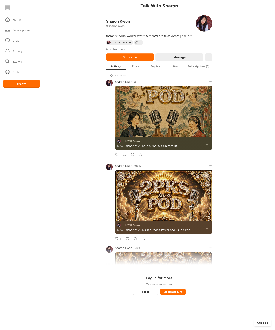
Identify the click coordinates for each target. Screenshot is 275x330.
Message (179, 57)
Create (21, 84)
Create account (173, 291)
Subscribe (130, 57)
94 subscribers (115, 49)
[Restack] (132, 154)
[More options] (210, 82)
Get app (262, 322)
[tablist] (159, 66)
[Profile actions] (208, 57)
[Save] (207, 143)
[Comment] (124, 154)
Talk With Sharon (132, 141)
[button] (21, 19)
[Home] (7, 7)
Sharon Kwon (123, 81)
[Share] (140, 154)
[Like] (117, 154)
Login (145, 291)
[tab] (116, 66)
